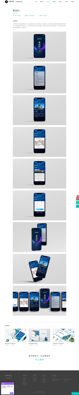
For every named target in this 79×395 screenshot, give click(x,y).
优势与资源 (34, 379)
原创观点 (44, 378)
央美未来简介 (35, 378)
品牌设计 (24, 379)
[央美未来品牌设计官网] (16, 1)
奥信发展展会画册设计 (33, 343)
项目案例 (47, 1)
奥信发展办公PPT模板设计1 (10, 343)
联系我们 (72, 1)
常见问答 (44, 379)
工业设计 (24, 380)
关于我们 (66, 1)
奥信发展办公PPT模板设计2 (58, 343)
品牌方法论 (44, 382)
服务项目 (24, 375)
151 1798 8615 (65, 380)
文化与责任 (34, 380)
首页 (36, 1)
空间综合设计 (25, 384)
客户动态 (44, 380)
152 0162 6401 (54, 380)
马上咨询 (39, 359)
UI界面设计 (24, 382)
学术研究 (60, 1)
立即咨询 (76, 393)
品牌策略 (24, 378)
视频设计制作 (25, 383)
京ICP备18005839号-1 (43, 392)
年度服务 (54, 1)
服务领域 (41, 1)
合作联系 (54, 375)
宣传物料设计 (7, 345)
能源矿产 (13, 345)
